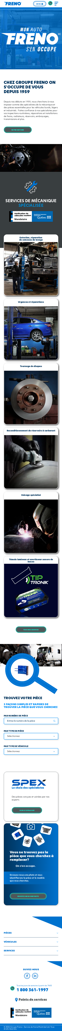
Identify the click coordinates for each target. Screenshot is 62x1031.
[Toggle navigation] (56, 3)
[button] (31, 933)
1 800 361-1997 (32, 990)
